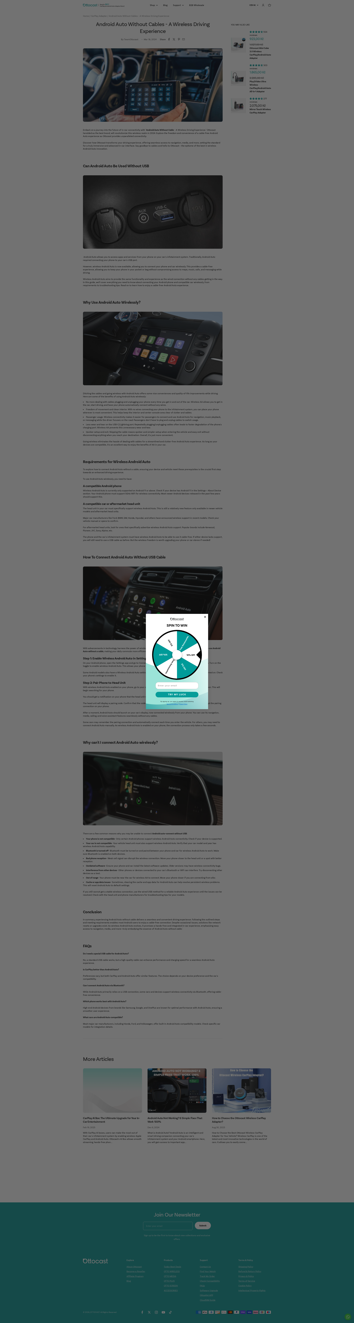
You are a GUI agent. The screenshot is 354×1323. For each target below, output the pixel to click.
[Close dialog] (205, 617)
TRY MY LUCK (177, 694)
